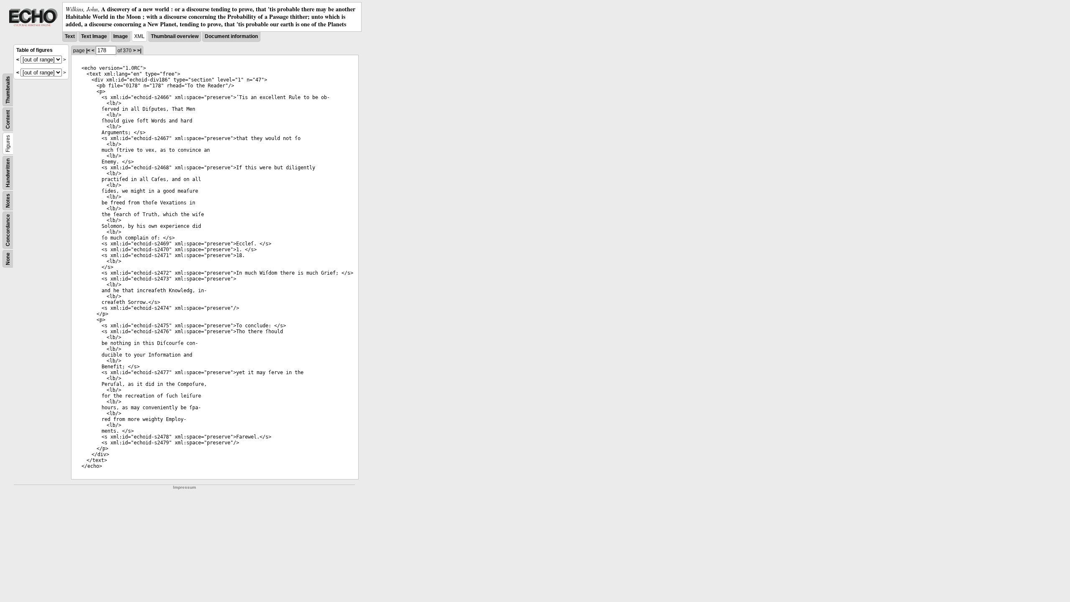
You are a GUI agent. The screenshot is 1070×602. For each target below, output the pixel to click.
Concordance (8, 230)
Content (8, 119)
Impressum (184, 487)
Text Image (94, 36)
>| (139, 51)
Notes (8, 201)
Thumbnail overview (175, 36)
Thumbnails (8, 90)
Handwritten (8, 172)
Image (120, 36)
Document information (231, 36)
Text (70, 36)
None (8, 259)
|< (88, 51)
